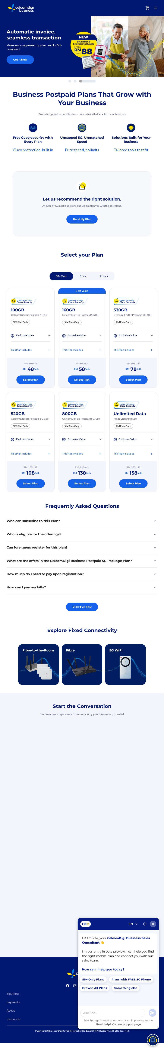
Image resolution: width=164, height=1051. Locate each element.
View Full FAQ (82, 606)
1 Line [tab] (83, 276)
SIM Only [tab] (61, 276)
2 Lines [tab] (104, 276)
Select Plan (30, 379)
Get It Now (20, 59)
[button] (155, 8)
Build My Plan (82, 219)
